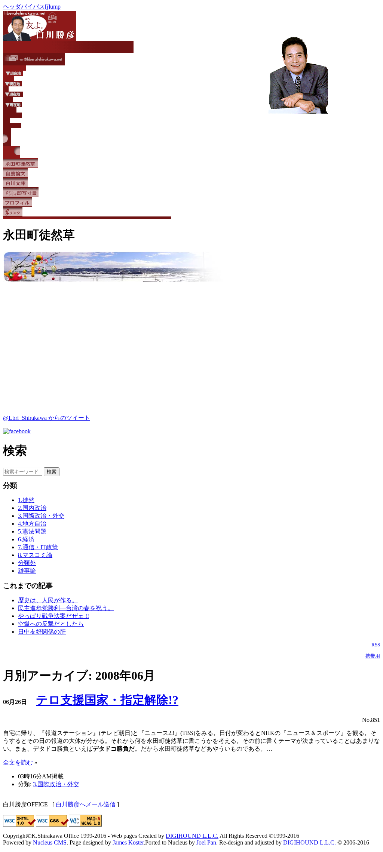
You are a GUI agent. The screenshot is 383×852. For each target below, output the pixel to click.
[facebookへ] (17, 431)
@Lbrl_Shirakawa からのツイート (46, 418)
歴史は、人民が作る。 (48, 600)
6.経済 (26, 539)
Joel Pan (206, 842)
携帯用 (372, 656)
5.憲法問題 (32, 531)
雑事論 (27, 571)
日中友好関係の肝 (42, 631)
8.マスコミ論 (35, 555)
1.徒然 (26, 500)
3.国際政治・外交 (41, 516)
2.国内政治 (32, 508)
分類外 (27, 563)
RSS (375, 645)
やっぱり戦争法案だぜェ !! (53, 616)
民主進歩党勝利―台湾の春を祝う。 (66, 608)
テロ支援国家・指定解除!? (107, 700)
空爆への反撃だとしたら (51, 624)
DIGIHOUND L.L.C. (192, 836)
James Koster (128, 842)
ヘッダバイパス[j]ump (32, 6)
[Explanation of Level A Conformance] (85, 824)
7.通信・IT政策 (38, 547)
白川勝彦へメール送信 (86, 804)
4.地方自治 (32, 523)
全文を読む (18, 762)
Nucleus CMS (50, 842)
